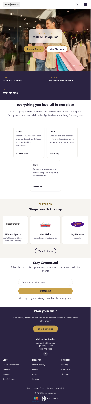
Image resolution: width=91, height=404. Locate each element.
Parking (6, 374)
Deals (34, 374)
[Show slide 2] (74, 65)
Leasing (64, 364)
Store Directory (38, 364)
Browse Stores (34, 49)
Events (35, 369)
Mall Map (7, 369)
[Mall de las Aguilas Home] (11, 4)
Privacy (28, 388)
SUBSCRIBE (45, 291)
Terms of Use (39, 388)
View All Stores (46, 251)
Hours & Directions (46, 329)
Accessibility (60, 388)
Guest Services (9, 379)
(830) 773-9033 (45, 349)
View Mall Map (57, 49)
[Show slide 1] (67, 65)
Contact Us (66, 369)
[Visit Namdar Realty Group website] (50, 398)
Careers (35, 379)
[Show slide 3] (80, 65)
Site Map (65, 374)
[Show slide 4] (86, 65)
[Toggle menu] (85, 4)
